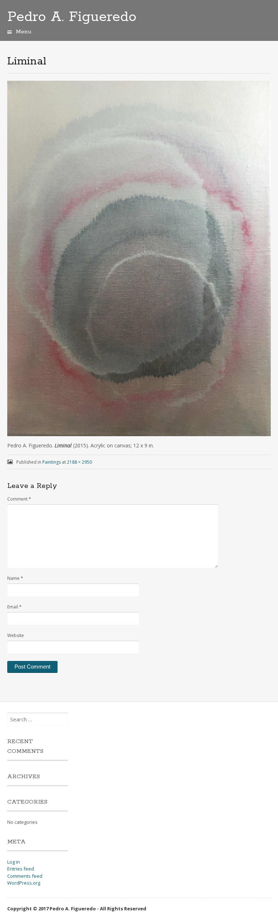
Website (15, 635)
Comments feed (24, 876)
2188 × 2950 (79, 462)
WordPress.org (23, 883)
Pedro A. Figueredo (71, 17)
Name (15, 578)
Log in (13, 862)
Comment (19, 499)
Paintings (51, 462)
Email (14, 607)
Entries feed (20, 868)
